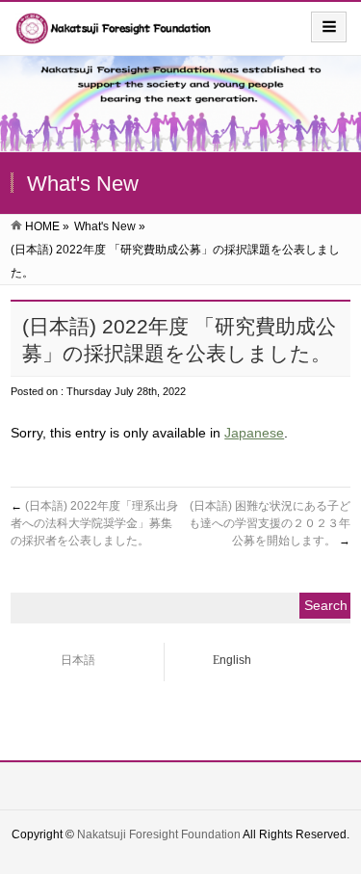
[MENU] (329, 27)
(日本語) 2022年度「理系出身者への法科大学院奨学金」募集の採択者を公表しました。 (94, 523)
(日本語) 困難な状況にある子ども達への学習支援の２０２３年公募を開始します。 (269, 523)
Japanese (254, 432)
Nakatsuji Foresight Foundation (159, 834)
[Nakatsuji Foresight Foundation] (114, 35)
